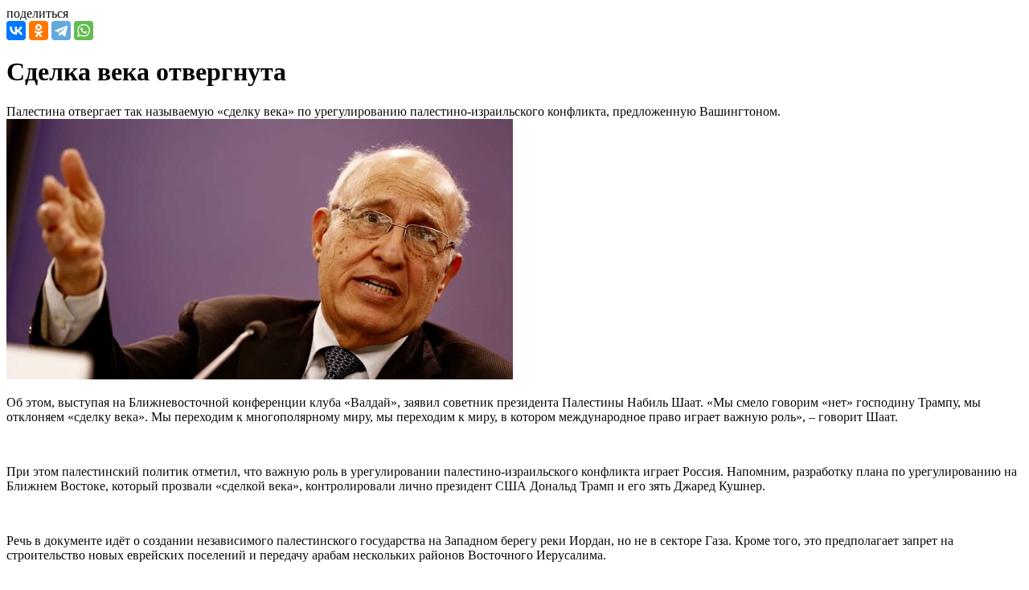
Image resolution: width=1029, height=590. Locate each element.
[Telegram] (61, 30)
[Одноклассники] (38, 30)
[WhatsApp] (83, 30)
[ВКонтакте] (16, 30)
